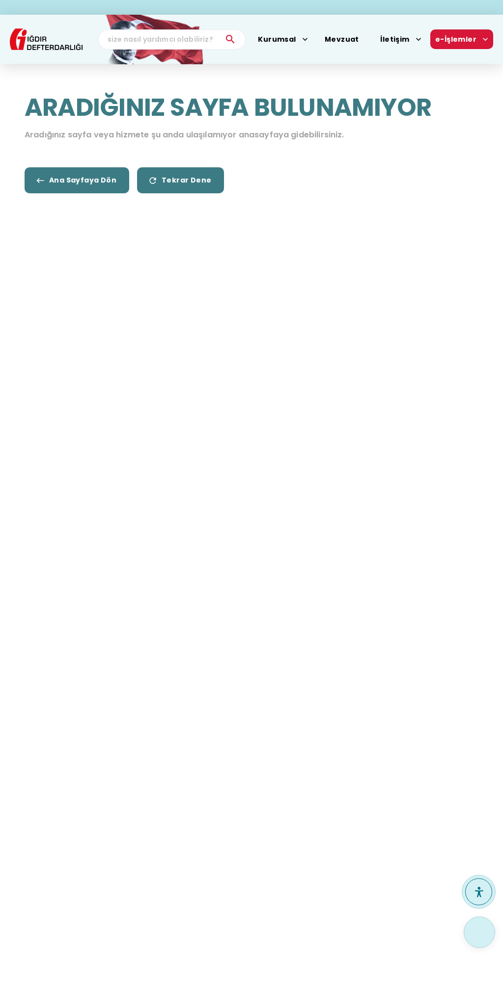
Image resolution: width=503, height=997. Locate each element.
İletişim (394, 39)
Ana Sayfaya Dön (82, 180)
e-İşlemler (455, 39)
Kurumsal (277, 39)
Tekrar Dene (186, 180)
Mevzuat (342, 39)
